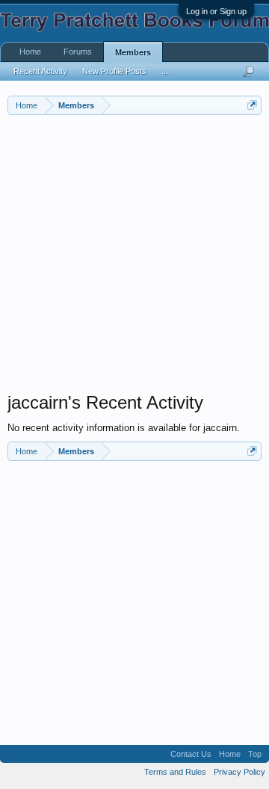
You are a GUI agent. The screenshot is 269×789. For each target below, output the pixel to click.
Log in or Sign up (216, 11)
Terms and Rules (175, 771)
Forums (78, 51)
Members (133, 52)
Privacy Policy (239, 771)
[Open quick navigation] (252, 105)
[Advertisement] (134, 257)
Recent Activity (40, 70)
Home (30, 51)
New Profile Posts (114, 70)
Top (255, 753)
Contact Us (190, 753)
